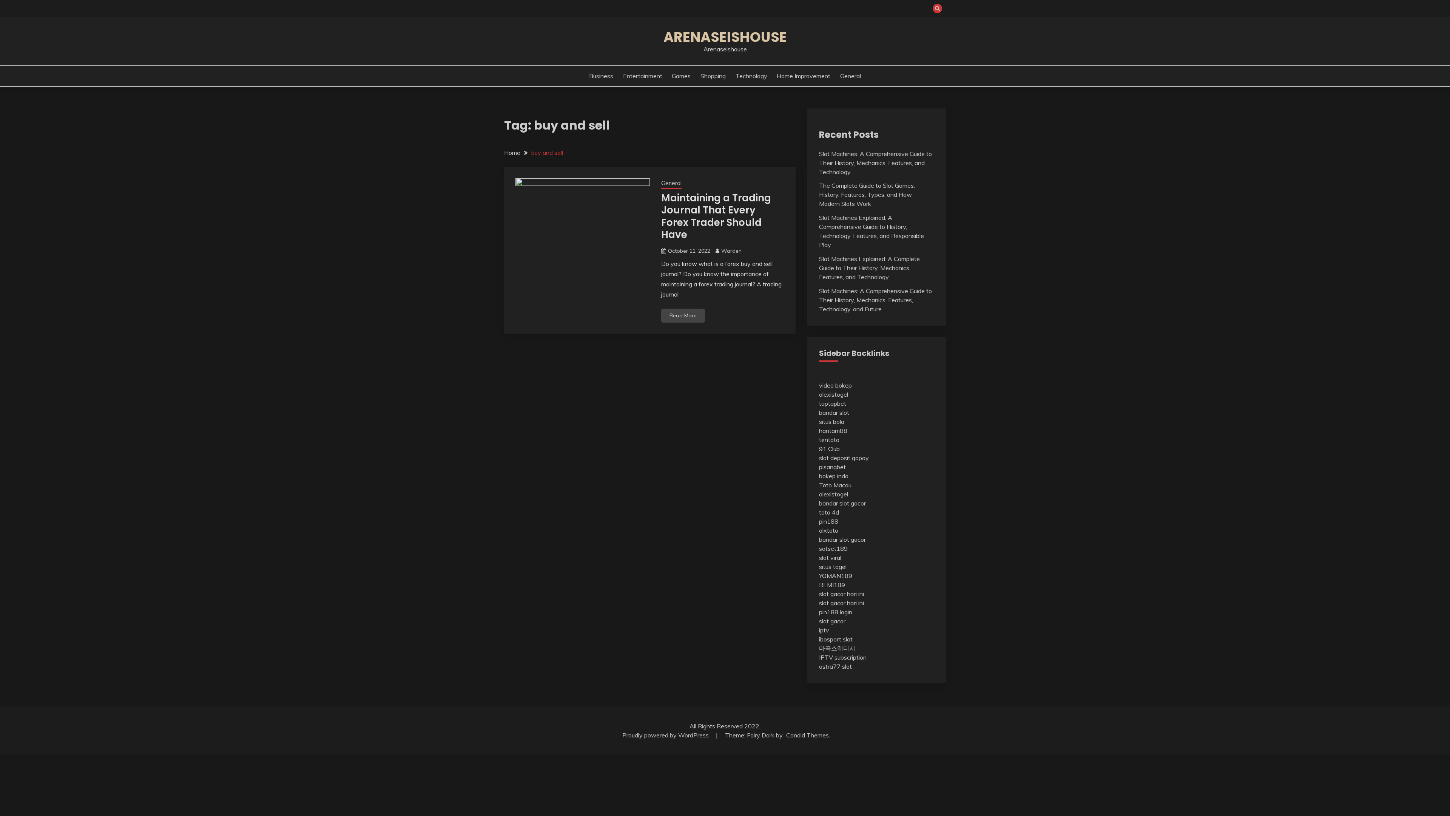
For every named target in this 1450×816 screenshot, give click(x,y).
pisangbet (832, 467)
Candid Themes (807, 735)
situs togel (833, 566)
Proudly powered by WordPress (666, 735)
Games (681, 76)
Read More (683, 315)
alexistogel (833, 394)
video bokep (835, 385)
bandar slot (834, 412)
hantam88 (833, 430)
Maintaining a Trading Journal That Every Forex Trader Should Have (716, 216)
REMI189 (832, 585)
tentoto (829, 440)
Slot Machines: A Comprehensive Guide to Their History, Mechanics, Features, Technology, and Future (875, 300)
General (850, 76)
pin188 (828, 521)
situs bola (831, 421)
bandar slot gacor (842, 503)
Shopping (713, 76)
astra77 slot (835, 666)
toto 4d (829, 512)
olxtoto (828, 530)
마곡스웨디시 (837, 648)
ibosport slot (836, 639)
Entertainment (642, 76)
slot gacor (832, 621)
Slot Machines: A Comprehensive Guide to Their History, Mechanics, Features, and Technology (875, 163)
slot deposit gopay (844, 458)
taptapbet (832, 403)
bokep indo (833, 476)
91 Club (829, 449)
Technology (751, 76)
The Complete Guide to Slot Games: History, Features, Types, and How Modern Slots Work (867, 194)
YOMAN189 (835, 576)
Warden (731, 250)
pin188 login (835, 612)
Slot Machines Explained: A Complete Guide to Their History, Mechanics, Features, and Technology (869, 268)
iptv (824, 630)
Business (601, 76)
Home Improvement (803, 76)
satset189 (833, 548)
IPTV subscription (843, 657)
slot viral (830, 557)
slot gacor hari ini (841, 594)
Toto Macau (835, 485)
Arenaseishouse (725, 37)
